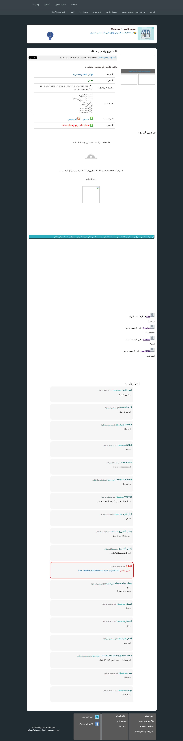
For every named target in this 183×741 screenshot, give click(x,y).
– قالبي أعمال (121, 716)
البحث (72, 12)
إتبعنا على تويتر (87, 717)
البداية (152, 12)
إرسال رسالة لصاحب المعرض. (101, 33)
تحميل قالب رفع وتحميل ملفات (76, 125)
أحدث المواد (83, 12)
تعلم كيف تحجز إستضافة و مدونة (133, 12)
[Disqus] (92, 276)
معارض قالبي (144, 5)
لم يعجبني (72, 119)
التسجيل (47, 4)
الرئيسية (74, 4)
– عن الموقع (149, 716)
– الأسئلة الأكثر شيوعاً (146, 721)
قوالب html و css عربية (83, 74)
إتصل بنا (36, 4)
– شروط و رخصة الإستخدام (144, 731)
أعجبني (86, 119)
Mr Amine (115, 29)
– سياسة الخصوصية (147, 726)
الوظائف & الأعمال (58, 12)
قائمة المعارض (111, 12)
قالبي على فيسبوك (86, 724)
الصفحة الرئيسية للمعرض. (124, 33)
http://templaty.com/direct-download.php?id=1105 (98, 571)
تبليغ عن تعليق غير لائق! (105, 390)
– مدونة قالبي (121, 721)
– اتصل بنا (122, 726)
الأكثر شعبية (97, 12)
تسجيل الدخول (60, 4)
